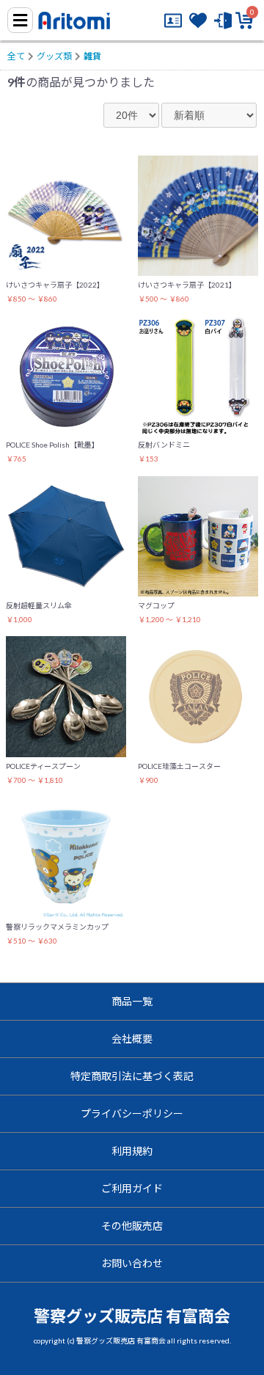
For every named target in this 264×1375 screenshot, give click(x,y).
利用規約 (132, 1151)
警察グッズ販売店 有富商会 (132, 1316)
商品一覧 (132, 1001)
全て (16, 56)
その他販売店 (132, 1225)
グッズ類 (54, 56)
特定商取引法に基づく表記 (132, 1076)
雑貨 (92, 56)
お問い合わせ (132, 1263)
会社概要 (132, 1038)
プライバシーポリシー (132, 1113)
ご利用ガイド (132, 1188)
